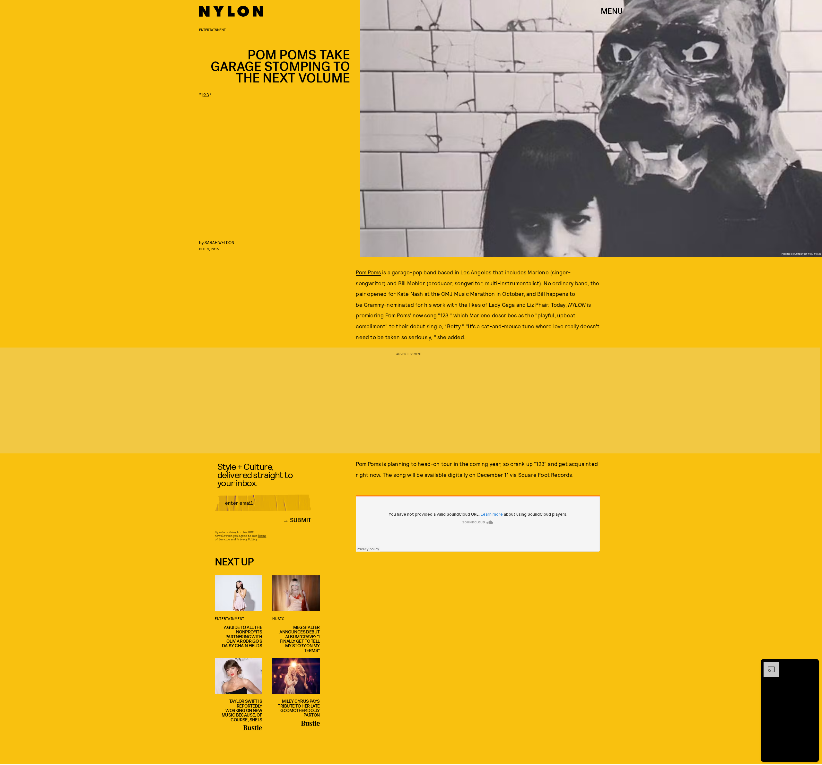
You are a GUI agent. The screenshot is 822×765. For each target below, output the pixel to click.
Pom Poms (368, 272)
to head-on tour (431, 463)
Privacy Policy (247, 539)
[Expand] (768, 665)
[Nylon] (231, 11)
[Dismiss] (812, 665)
